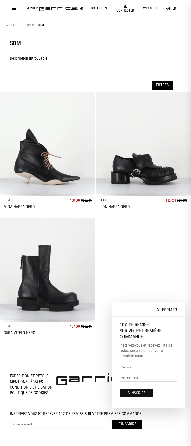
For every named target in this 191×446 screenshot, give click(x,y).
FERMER (167, 310)
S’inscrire (136, 393)
